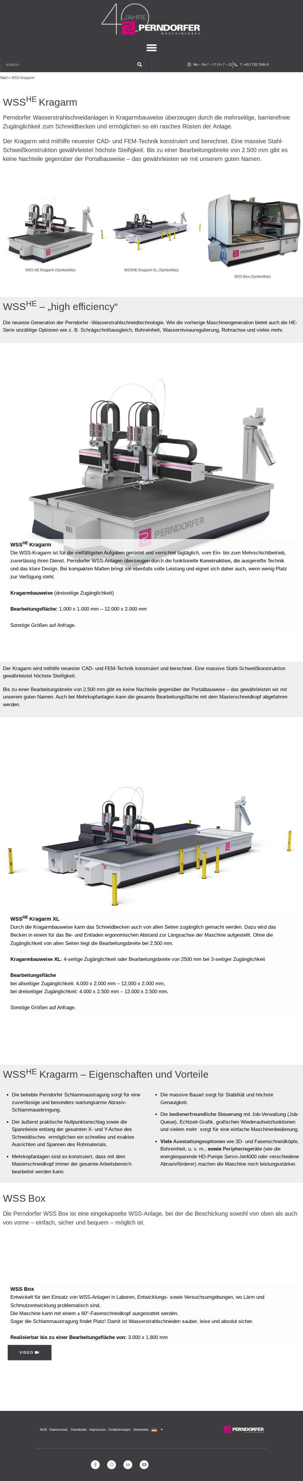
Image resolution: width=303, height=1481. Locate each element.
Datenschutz (58, 1429)
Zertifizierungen (119, 1429)
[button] (151, 47)
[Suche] (139, 65)
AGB (43, 1429)
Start (3, 78)
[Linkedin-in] (127, 1464)
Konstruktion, (216, 561)
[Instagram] (111, 1464)
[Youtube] (144, 1464)
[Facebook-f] (95, 1464)
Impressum (97, 1429)
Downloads (79, 1429)
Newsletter (141, 1429)
